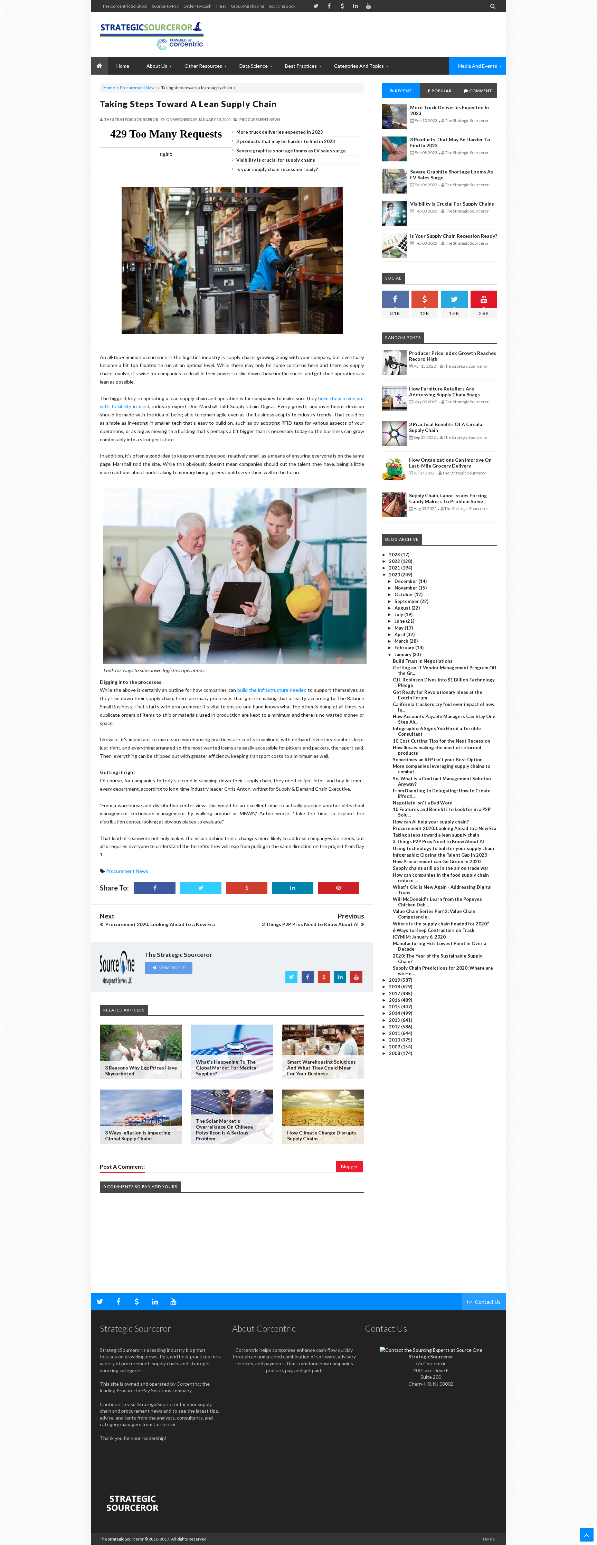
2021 (395, 568)
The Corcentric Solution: (124, 6)
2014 (395, 1013)
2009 (395, 1046)
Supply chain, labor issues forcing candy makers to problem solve (448, 498)
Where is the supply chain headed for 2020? (441, 923)
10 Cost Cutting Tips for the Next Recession (441, 741)
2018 (395, 986)
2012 (395, 1026)
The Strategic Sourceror (122, 1539)
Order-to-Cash (197, 6)
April (400, 634)
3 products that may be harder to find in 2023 (285, 141)
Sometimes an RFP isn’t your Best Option (438, 759)
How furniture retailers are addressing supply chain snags (444, 391)
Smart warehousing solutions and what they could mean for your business (321, 1067)
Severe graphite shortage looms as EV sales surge (291, 150)
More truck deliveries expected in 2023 (279, 132)
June (400, 621)
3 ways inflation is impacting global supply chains (137, 1135)
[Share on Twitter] (200, 888)
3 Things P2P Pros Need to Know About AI (438, 841)
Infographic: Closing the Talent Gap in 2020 (440, 855)
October (404, 594)
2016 (395, 1000)
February (405, 647)
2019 (395, 980)
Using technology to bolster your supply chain (443, 848)
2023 (395, 554)
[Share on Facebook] (155, 888)
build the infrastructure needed (271, 690)
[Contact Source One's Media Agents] (431, 1350)
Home (109, 87)
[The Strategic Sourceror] (151, 34)
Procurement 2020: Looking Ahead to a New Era (444, 828)
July (399, 614)
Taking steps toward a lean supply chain (188, 103)
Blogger (349, 1166)
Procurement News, (260, 119)
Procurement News (138, 87)
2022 (395, 561)
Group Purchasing (247, 6)
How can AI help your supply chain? (431, 822)
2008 (395, 1053)
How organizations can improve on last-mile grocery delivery (450, 463)
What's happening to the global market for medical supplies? (227, 1067)
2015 (395, 1006)
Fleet (221, 6)
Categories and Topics (359, 66)
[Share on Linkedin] (292, 888)
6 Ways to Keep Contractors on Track (433, 930)
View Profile (172, 967)
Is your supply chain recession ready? (277, 169)
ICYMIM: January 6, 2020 (419, 937)
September (407, 601)
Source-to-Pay (165, 6)
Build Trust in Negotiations (423, 661)
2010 (395, 1040)
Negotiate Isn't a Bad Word (423, 803)
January (404, 654)
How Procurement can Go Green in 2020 (437, 861)
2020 (395, 574)
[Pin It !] (338, 888)
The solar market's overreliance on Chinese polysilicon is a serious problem (224, 1129)
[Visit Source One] (246, 888)
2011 (395, 1033)
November (406, 588)
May (400, 628)
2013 (395, 1020)
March (402, 641)
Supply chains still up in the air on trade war (441, 868)
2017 (395, 993)
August (403, 608)
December (406, 581)
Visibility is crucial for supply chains (275, 160)
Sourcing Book (282, 6)
